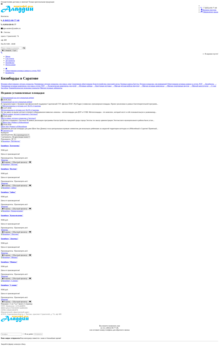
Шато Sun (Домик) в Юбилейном (14, 126)
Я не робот (29, 334)
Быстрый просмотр (20, 162)
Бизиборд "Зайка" (8, 192)
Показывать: (6, 139)
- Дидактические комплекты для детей (60, 86)
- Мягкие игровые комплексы (152, 86)
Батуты (136, 84)
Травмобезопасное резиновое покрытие (24, 88)
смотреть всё (8, 131)
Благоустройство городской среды (106, 84)
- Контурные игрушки (102, 86)
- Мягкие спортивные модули (177, 86)
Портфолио (9, 63)
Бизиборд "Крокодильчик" (12, 215)
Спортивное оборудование (82, 84)
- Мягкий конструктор (199, 86)
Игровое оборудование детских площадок (17, 84)
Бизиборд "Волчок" (9, 169)
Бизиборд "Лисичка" (9, 239)
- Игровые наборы (85, 86)
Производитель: (7, 158)
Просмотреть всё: (21, 158)
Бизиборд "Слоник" (9, 285)
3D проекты (10, 61)
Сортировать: (6, 137)
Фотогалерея (10, 65)
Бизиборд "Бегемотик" (10, 146)
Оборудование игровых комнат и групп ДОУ (23, 71)
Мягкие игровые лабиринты (51, 88)
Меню (7, 56)
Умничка (4, 160)
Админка (204, 6)
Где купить (9, 59)
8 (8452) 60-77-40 (10, 20)
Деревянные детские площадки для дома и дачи (52, 84)
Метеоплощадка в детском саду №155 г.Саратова (20, 110)
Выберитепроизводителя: (7, 134)
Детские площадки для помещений (153, 84)
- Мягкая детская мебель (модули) (125, 86)
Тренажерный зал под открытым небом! (16, 102)
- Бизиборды (208, 84)
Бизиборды (9, 73)
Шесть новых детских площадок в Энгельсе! (18, 118)
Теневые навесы (126, 84)
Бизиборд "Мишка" (9, 262)
